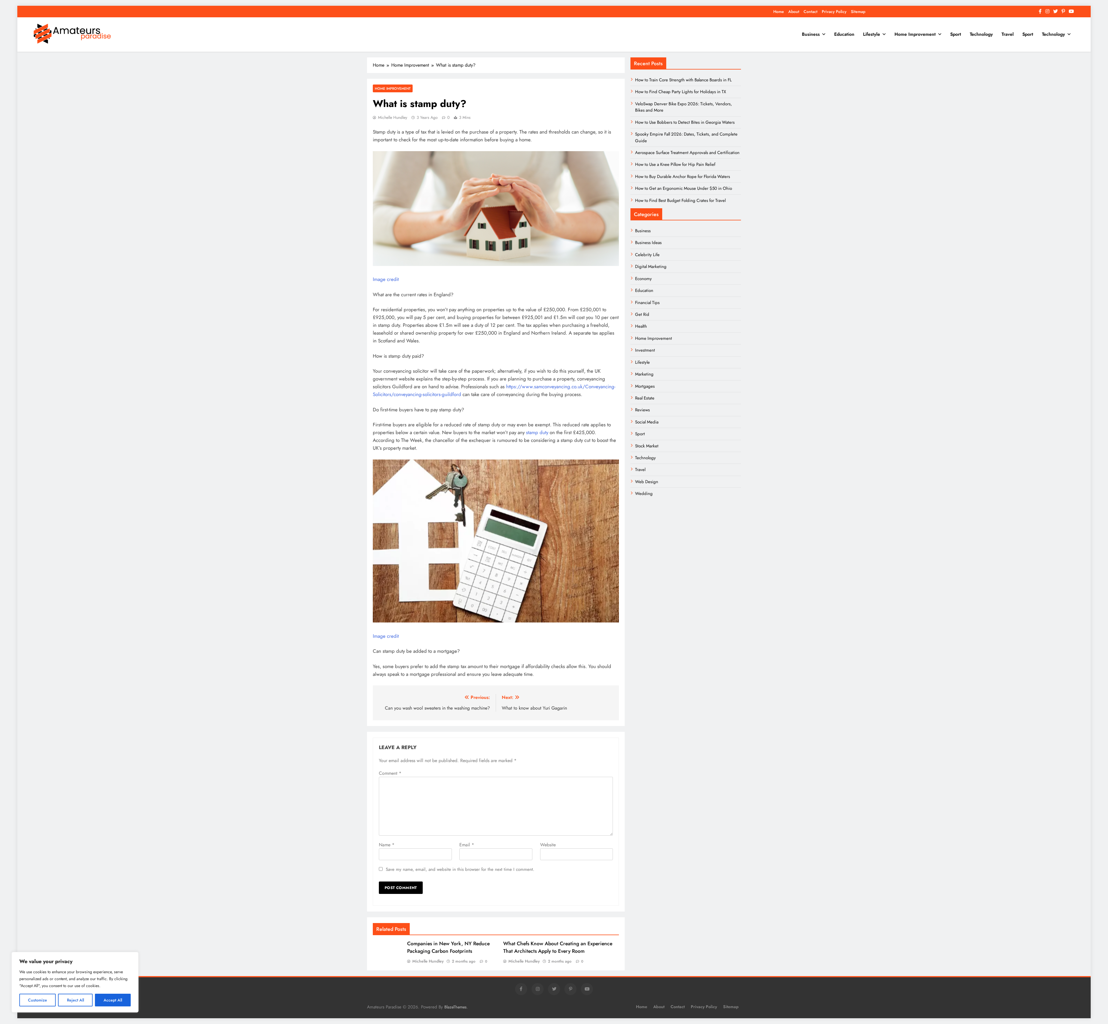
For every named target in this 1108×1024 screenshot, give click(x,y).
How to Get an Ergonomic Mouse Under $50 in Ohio (683, 188)
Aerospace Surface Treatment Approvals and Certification (687, 152)
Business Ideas (648, 242)
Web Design (646, 482)
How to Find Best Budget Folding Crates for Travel (680, 200)
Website (548, 844)
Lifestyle (871, 34)
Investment (645, 350)
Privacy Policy (834, 11)
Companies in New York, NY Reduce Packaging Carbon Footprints (448, 947)
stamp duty (537, 432)
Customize (37, 1000)
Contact (810, 11)
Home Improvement (915, 34)
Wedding (644, 493)
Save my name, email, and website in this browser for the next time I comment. (460, 869)
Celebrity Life (647, 255)
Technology (981, 34)
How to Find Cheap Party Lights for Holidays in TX (680, 92)
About (793, 11)
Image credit (386, 279)
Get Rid (642, 314)
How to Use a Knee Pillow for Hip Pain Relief (675, 164)
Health (641, 326)
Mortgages (645, 386)
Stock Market (646, 446)
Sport (955, 34)
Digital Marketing (651, 266)
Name (386, 844)
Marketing (644, 374)
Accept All (113, 1000)
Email (466, 844)
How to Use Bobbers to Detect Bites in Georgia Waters (685, 122)
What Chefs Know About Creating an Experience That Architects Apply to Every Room (557, 947)
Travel (1008, 34)
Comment (390, 773)
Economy (643, 278)
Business (811, 34)
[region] (75, 982)
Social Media (646, 422)
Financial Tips (647, 302)
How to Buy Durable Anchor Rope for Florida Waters (682, 176)
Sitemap (858, 11)
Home (778, 11)
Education (844, 34)
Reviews (642, 410)
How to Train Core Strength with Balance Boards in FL (683, 80)
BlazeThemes (455, 1007)
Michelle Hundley (392, 117)
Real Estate (644, 398)
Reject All (75, 1000)
